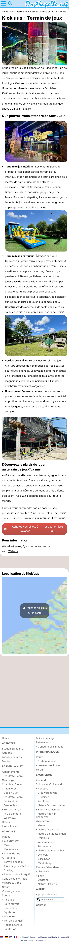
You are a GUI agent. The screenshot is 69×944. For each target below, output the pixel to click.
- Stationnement (46, 761)
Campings (8, 780)
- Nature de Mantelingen (51, 833)
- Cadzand (42, 879)
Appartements (10, 771)
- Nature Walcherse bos (50, 850)
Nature (6, 887)
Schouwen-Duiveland (49, 784)
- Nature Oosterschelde (50, 805)
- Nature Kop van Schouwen (46, 815)
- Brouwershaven (46, 792)
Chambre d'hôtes (12, 784)
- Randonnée (10, 908)
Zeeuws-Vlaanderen (48, 867)
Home (5, 738)
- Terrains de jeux (12, 861)
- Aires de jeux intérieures (17, 866)
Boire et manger (45, 738)
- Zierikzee (42, 801)
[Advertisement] (34, 562)
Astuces (7, 752)
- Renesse (42, 788)
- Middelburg (44, 863)
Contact (41, 904)
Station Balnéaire (12, 748)
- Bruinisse (42, 797)
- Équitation (9, 912)
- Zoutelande (44, 846)
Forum (40, 769)
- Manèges (8, 916)
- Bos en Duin (10, 792)
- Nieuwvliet (43, 871)
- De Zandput (10, 801)
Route (39, 757)
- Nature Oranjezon (47, 829)
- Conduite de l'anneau (49, 746)
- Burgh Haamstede (48, 809)
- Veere (40, 825)
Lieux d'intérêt (10, 840)
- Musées (7, 845)
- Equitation (9, 929)
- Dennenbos (10, 805)
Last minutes (10, 826)
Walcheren (42, 821)
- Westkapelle (44, 842)
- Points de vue (11, 853)
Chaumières (9, 788)
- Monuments (10, 849)
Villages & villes (11, 882)
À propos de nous (46, 894)
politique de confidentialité (48, 937)
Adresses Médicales (48, 765)
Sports (6, 895)
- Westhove (9, 817)
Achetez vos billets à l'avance (37, 529)
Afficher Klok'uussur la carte (36, 610)
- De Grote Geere (12, 776)
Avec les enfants (12, 757)
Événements (43, 742)
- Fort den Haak (11, 809)
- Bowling (7, 870)
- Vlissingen (43, 858)
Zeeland (41, 780)
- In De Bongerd (11, 813)
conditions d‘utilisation (27, 937)
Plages (6, 836)
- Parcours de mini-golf (16, 874)
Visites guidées (11, 891)
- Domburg (42, 837)
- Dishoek (42, 854)
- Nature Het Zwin (47, 884)
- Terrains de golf (12, 920)
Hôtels (6, 822)
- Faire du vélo (10, 903)
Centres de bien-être (14, 878)
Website (13, 551)
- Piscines (8, 899)
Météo (6, 761)
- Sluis (40, 875)
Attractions (8, 857)
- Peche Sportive (12, 924)
